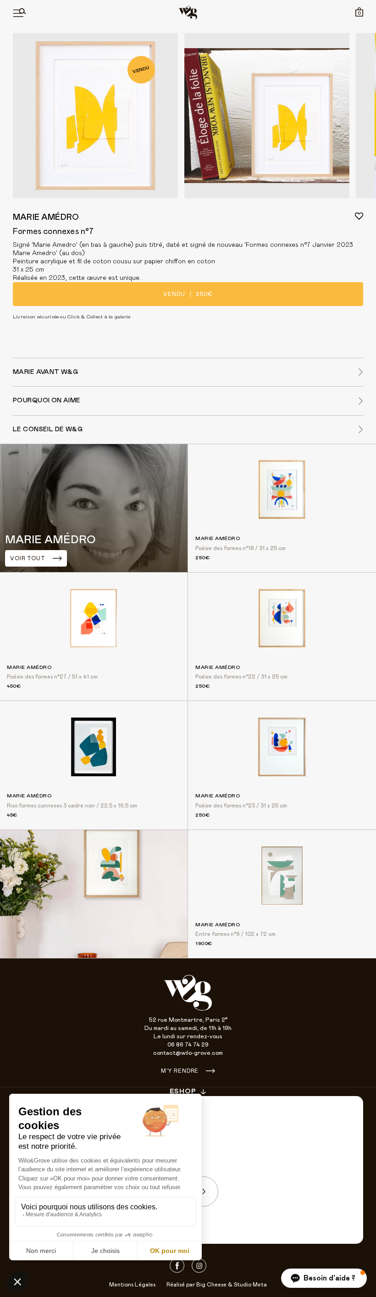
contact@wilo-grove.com (188, 1053)
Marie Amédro (46, 217)
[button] (324, 1278)
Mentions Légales (132, 1284)
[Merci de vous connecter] (359, 216)
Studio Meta (250, 1284)
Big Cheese (211, 1284)
